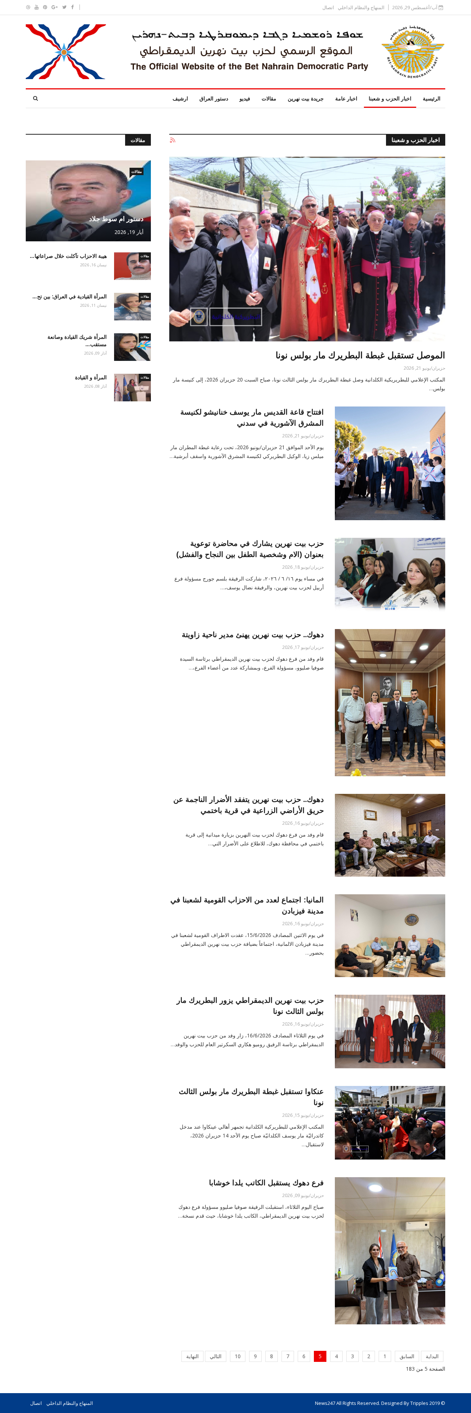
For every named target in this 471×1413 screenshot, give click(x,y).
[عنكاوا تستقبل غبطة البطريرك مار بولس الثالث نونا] (390, 1123)
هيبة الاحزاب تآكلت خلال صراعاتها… (68, 256)
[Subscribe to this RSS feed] (172, 140)
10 (238, 1356)
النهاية (192, 1356)
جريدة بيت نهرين (306, 98)
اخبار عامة (346, 98)
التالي (216, 1356)
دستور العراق (213, 98)
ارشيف (180, 98)
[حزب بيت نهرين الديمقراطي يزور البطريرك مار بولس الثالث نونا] (390, 1031)
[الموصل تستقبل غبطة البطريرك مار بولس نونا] (307, 249)
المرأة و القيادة (91, 377)
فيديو (245, 98)
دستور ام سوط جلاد (116, 219)
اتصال (328, 7)
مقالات (269, 98)
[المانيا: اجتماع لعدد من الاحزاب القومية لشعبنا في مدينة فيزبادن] (390, 935)
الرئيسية (431, 98)
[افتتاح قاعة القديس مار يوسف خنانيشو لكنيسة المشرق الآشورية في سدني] (390, 463)
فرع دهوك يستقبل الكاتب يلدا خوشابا (266, 1183)
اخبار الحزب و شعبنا (390, 98)
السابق (407, 1356)
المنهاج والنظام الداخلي (361, 7)
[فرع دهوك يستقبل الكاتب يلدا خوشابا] (390, 1250)
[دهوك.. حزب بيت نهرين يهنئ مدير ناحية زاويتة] (390, 702)
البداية (432, 1356)
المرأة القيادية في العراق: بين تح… (69, 296)
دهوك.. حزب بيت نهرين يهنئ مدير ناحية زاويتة (253, 635)
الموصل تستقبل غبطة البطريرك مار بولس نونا (360, 355)
